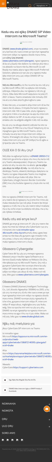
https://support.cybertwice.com (28, 367)
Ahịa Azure (19, 232)
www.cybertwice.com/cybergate (18, 60)
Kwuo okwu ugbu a (47, 409)
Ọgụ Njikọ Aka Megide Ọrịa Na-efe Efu (22, 380)
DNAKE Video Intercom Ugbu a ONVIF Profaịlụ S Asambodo (25, 390)
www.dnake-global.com (21, 48)
